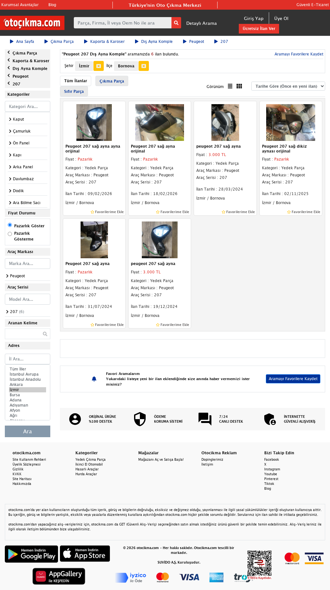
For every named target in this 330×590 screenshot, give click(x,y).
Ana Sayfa (25, 41)
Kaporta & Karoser (107, 41)
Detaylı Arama (201, 23)
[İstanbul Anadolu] (27, 379)
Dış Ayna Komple (157, 41)
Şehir (68, 65)
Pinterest (271, 479)
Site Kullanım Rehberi (29, 459)
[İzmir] (27, 389)
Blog (52, 4)
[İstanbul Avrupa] (27, 374)
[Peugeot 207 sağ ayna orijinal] (159, 122)
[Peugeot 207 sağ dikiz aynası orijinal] (290, 122)
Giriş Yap (254, 18)
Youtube (270, 474)
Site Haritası (22, 479)
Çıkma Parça (62, 41)
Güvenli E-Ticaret (312, 4)
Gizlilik (18, 469)
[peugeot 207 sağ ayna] (225, 122)
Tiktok (269, 484)
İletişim (207, 464)
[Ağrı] (27, 415)
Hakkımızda (22, 484)
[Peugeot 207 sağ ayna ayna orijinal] (94, 122)
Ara (27, 431)
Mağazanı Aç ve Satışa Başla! (161, 459)
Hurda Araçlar (86, 474)
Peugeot (196, 41)
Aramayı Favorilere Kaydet (293, 378)
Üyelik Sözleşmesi (27, 464)
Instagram (272, 469)
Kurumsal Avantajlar (20, 4)
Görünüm (215, 86)
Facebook (271, 459)
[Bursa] (27, 395)
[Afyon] (27, 410)
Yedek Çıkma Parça (90, 459)
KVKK (17, 474)
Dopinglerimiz (212, 459)
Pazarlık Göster (29, 225)
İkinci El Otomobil (89, 464)
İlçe (109, 65)
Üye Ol (281, 18)
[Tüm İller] (27, 369)
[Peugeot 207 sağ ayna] (94, 239)
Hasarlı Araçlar (87, 469)
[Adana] (27, 400)
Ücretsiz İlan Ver (259, 28)
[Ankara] (27, 384)
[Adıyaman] (27, 405)
